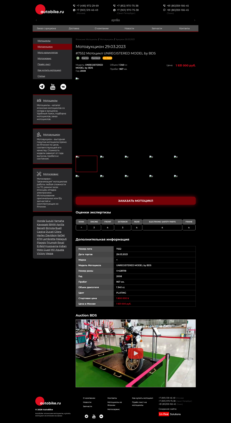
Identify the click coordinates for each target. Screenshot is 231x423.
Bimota (50, 228)
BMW (52, 224)
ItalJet (61, 235)
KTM (39, 239)
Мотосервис (44, 58)
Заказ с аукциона (46, 28)
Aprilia (60, 224)
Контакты (184, 28)
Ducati (50, 231)
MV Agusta (57, 249)
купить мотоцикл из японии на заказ (52, 414)
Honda (41, 220)
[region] (136, 220)
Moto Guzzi (43, 249)
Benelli (41, 228)
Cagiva (41, 231)
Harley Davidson (47, 235)
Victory (41, 253)
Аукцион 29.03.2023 (125, 39)
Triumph (52, 242)
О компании (102, 28)
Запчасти (157, 28)
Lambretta (49, 239)
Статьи (41, 76)
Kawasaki (43, 224)
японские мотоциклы (53, 413)
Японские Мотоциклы (86, 39)
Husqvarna (51, 246)
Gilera (57, 231)
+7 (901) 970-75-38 (167, 401)
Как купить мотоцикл (49, 70)
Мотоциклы (44, 41)
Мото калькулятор (48, 52)
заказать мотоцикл (135, 200)
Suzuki (50, 220)
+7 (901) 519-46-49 (167, 398)
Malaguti (61, 239)
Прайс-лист (44, 64)
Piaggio (41, 242)
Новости (129, 28)
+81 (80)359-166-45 (167, 404)
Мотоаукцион (45, 46)
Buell (58, 228)
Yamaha (59, 220)
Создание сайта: (168, 409)
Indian (63, 246)
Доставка (74, 28)
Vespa (49, 253)
